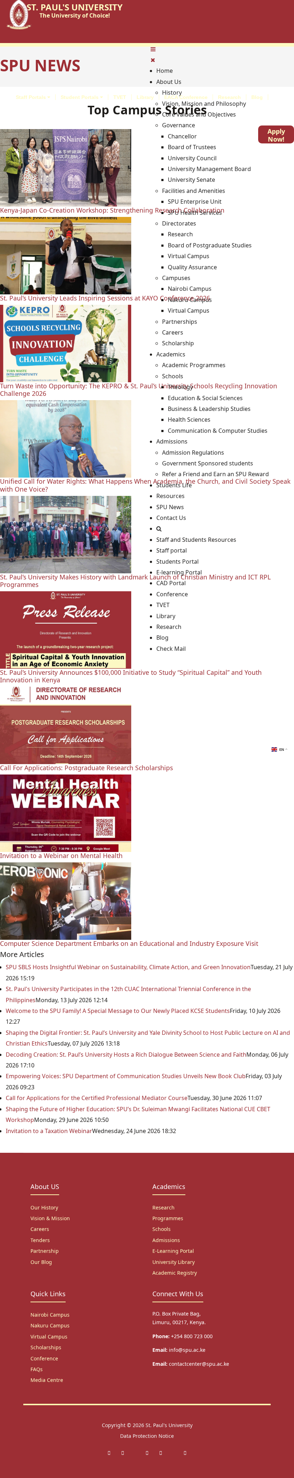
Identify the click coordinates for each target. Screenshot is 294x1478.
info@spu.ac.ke (187, 1349)
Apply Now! (276, 135)
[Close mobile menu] (153, 60)
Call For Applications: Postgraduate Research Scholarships (86, 767)
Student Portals (80, 97)
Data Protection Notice (147, 1435)
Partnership (44, 1250)
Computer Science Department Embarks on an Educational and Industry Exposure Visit (129, 943)
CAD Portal (171, 583)
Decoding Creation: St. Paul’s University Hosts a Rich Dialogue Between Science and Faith (126, 1054)
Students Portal (177, 561)
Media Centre (46, 1380)
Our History (44, 1207)
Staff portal (171, 550)
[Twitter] (122, 1452)
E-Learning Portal (173, 1250)
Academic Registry (174, 1272)
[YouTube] (185, 1452)
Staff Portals (31, 97)
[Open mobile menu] (153, 49)
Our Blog (41, 1262)
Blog (257, 97)
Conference (172, 594)
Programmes (167, 1218)
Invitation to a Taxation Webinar (49, 1131)
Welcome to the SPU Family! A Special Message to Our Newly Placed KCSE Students (118, 1011)
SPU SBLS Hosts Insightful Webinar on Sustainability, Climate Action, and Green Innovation (128, 967)
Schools (161, 1229)
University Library (173, 1262)
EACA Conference (186, 97)
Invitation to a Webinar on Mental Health (61, 855)
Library (145, 97)
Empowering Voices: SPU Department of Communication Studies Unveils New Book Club (126, 1076)
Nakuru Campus (50, 1325)
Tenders (40, 1240)
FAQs (36, 1369)
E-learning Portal (179, 572)
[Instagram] (147, 1452)
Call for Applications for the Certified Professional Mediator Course (97, 1098)
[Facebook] (109, 1452)
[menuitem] (164, 71)
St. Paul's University (169, 1425)
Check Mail (171, 649)
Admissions (166, 1240)
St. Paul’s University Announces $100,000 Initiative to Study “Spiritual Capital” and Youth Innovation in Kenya (131, 676)
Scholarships (45, 1347)
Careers (39, 1229)
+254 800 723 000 (192, 1336)
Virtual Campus (48, 1336)
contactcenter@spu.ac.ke (199, 1363)
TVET (119, 97)
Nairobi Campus (50, 1314)
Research (229, 97)
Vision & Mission (50, 1218)
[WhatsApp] (160, 1452)
